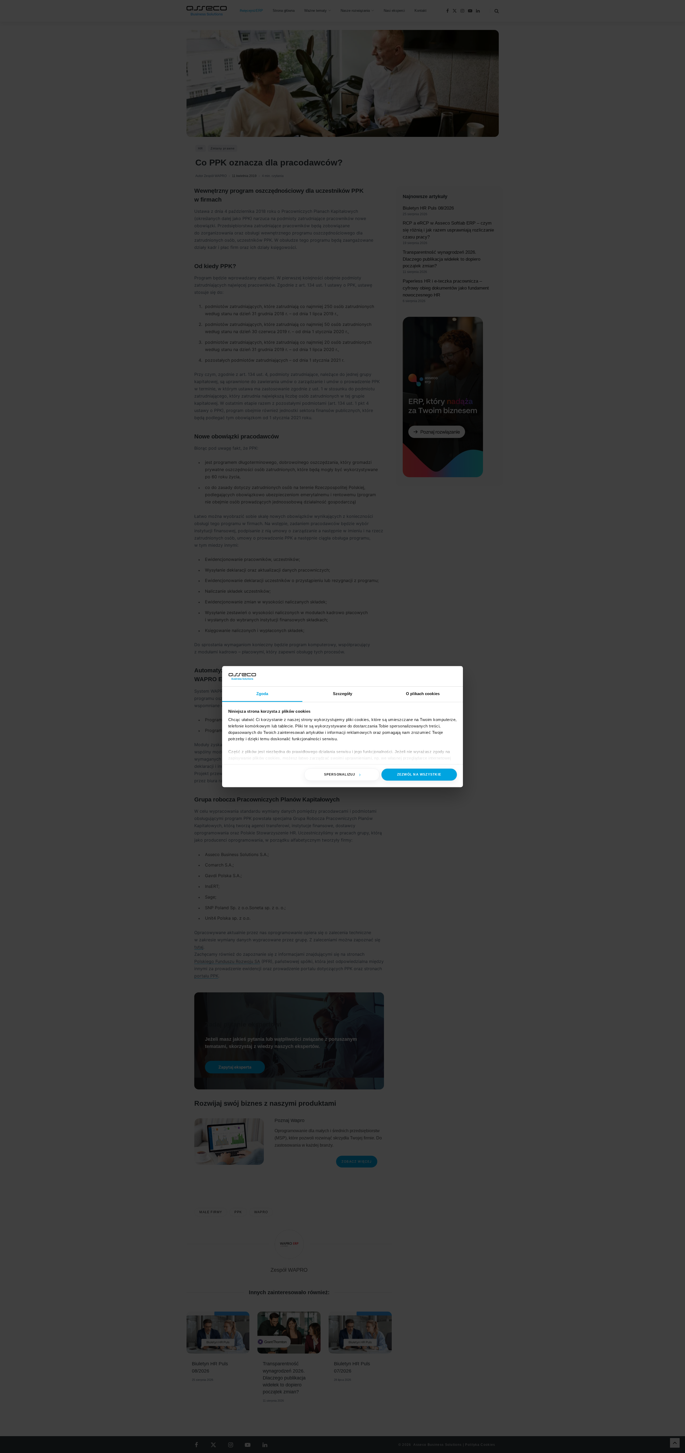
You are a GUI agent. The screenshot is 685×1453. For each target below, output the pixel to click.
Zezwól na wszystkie (419, 774)
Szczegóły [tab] (342, 694)
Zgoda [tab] (262, 694)
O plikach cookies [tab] (423, 694)
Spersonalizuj (339, 774)
